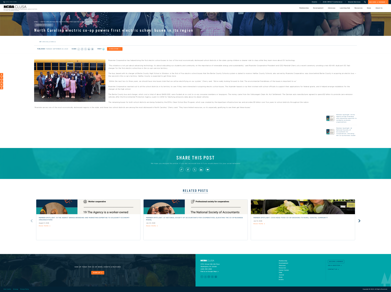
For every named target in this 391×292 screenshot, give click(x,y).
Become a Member (377, 2)
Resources (359, 8)
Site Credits (7, 289)
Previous (31, 220)
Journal (281, 275)
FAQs (280, 272)
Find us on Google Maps (209, 271)
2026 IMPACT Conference (332, 2)
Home (36, 21)
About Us (379, 8)
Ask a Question (334, 265)
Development (318, 8)
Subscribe (114, 49)
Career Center (284, 270)
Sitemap (15, 289)
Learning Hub (345, 8)
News (369, 8)
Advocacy (331, 8)
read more (44, 226)
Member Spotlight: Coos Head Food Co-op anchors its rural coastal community (290, 217)
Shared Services (354, 2)
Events (314, 2)
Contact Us (332, 269)
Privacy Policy (24, 289)
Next (359, 220)
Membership (304, 8)
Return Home (31, 7)
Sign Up (96, 272)
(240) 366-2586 (206, 269)
